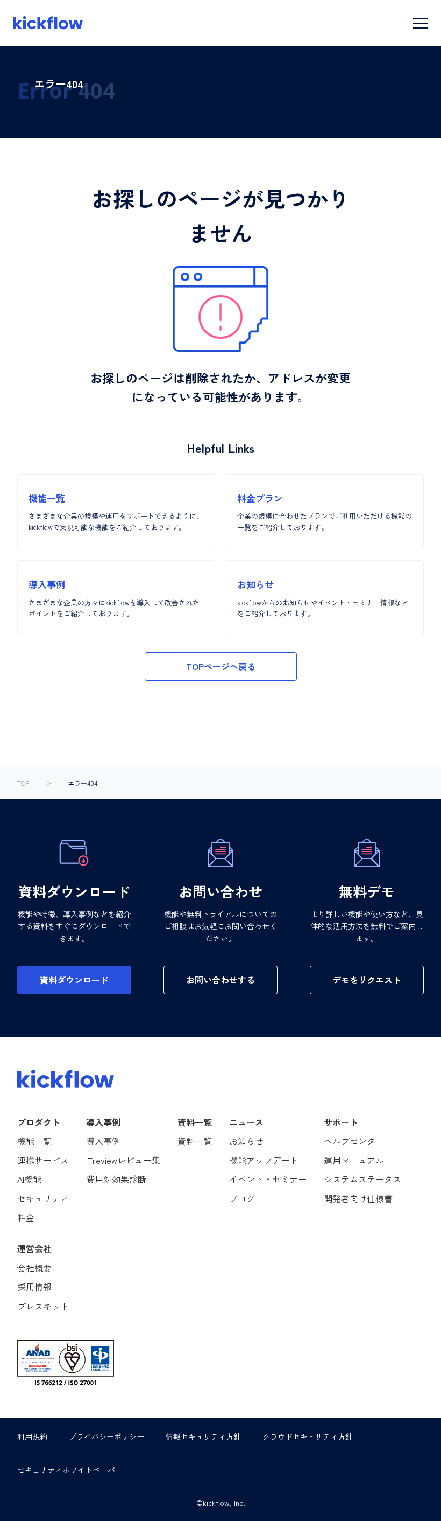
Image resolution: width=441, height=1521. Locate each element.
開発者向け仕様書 (358, 1198)
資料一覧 (194, 1140)
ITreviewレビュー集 (123, 1160)
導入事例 (103, 1140)
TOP (23, 783)
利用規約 (32, 1436)
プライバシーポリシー (106, 1436)
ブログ (242, 1198)
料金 (25, 1217)
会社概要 (34, 1267)
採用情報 (34, 1286)
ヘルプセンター (354, 1140)
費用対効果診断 (116, 1179)
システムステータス (362, 1179)
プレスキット (43, 1306)
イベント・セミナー (268, 1179)
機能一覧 (34, 1140)
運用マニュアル (354, 1160)
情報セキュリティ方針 (203, 1436)
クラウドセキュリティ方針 (307, 1436)
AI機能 (29, 1179)
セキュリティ (43, 1198)
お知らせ (246, 1140)
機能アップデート (263, 1160)
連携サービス (43, 1160)
